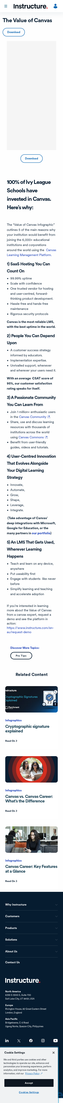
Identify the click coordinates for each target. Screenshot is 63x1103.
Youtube (55, 1040)
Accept (29, 1083)
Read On (10, 740)
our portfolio (41, 533)
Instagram (43, 1040)
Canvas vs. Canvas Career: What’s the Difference (29, 798)
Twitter (18, 1040)
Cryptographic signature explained (27, 728)
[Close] (53, 1053)
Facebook (31, 1040)
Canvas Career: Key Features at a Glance (31, 869)
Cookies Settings (29, 1092)
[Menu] (6, 6)
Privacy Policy (32, 1073)
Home (22, 980)
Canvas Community (34, 417)
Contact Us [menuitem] (12, 962)
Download (13, 32)
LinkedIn (7, 1040)
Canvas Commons (33, 437)
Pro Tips (21, 655)
